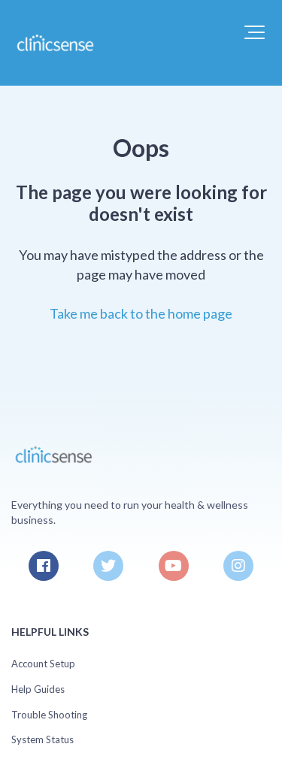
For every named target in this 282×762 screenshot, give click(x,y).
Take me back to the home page (141, 313)
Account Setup (43, 664)
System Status (42, 739)
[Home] (54, 43)
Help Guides (38, 689)
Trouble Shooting (49, 715)
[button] (254, 32)
